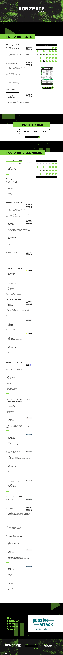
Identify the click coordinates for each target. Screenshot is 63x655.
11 (40, 54)
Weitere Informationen (49, 649)
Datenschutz (52, 653)
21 (49, 173)
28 (49, 61)
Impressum (56, 653)
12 (43, 54)
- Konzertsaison (48, 646)
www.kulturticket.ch (13, 89)
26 (43, 61)
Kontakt (39, 20)
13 (46, 54)
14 (49, 54)
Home (9, 20)
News (24, 20)
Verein (30, 20)
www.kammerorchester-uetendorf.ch (14, 545)
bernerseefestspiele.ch (18, 294)
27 (46, 61)
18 (40, 173)
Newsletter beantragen (30, 644)
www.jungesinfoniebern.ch (13, 329)
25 (40, 61)
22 (52, 173)
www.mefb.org (20, 369)
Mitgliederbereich (50, 20)
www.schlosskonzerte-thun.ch (18, 58)
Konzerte (16, 20)
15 (52, 54)
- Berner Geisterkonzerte (50, 645)
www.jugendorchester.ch (12, 413)
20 (46, 173)
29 (52, 61)
